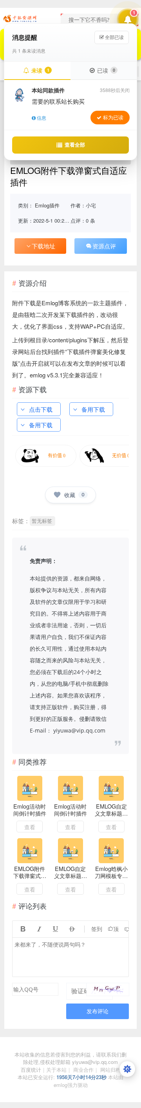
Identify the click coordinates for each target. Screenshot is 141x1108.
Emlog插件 (47, 205)
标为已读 (113, 117)
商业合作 (83, 1069)
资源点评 (104, 246)
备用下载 (93, 409)
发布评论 (97, 1011)
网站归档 (110, 1069)
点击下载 (40, 409)
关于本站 (56, 1069)
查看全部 (75, 144)
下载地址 (43, 246)
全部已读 (114, 37)
